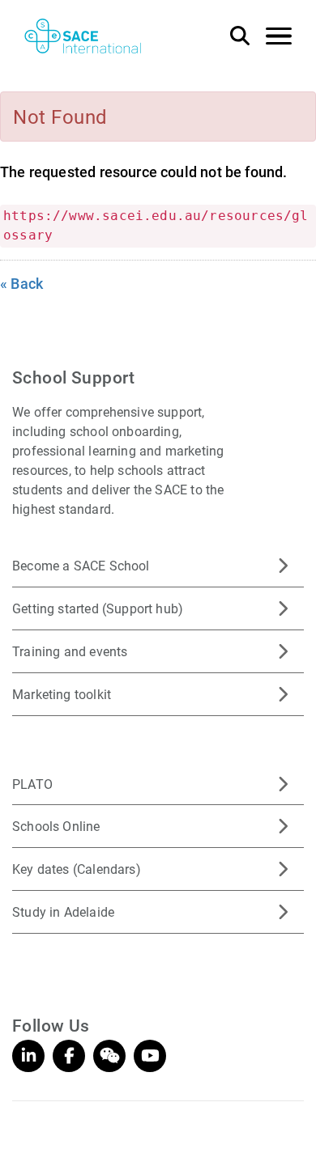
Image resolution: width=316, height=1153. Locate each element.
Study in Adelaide (63, 911)
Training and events (69, 650)
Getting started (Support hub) (97, 608)
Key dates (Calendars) (76, 868)
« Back (21, 283)
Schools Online (56, 825)
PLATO (32, 783)
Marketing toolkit (61, 693)
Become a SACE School (81, 565)
